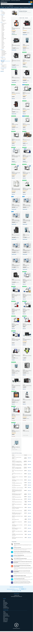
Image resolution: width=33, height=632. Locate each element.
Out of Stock (13, 420)
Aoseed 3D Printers (4, 23)
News (4, 601)
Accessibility (5, 621)
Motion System (3, 60)
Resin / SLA (3, 17)
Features (2, 49)
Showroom (5, 602)
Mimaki (3, 36)
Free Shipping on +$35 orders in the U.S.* (5, 0)
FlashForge (3, 29)
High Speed (3, 50)
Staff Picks (8, 7)
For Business (3, 13)
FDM (20, 9)
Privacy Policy (5, 619)
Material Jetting (4, 20)
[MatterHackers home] (4, 2)
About (4, 611)
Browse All (2, 71)
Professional (5, 603)
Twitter (14, 590)
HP (2, 31)
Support (4, 605)
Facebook (12, 590)
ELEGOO (3, 28)
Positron (3, 39)
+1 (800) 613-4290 (18, 0)
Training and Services (26, 7)
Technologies (2, 14)
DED (2, 15)
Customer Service (13, 0)
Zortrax (3, 48)
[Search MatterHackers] (31, 4)
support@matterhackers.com (16, 596)
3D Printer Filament (16, 7)
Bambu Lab (21, 7)
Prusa (2, 40)
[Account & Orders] (29, 2)
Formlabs (3, 30)
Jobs (4, 617)
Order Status (5, 613)
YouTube (20, 590)
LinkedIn (17, 590)
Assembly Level (3, 57)
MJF (2, 19)
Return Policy (5, 618)
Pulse (2, 41)
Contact (4, 612)
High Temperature (4, 51)
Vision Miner (3, 46)
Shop (4, 600)
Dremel (3, 27)
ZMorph (3, 47)
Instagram (15, 590)
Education (5, 604)
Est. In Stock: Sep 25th (14, 34)
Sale (5, 7)
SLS (2, 18)
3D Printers (11, 7)
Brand (1, 22)
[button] (16, 5)
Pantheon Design (4, 38)
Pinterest (19, 590)
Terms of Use (5, 620)
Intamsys (3, 32)
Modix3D (3, 37)
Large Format (3, 52)
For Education (3, 12)
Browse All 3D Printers (4, 9)
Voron (2, 45)
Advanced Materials (4, 53)
